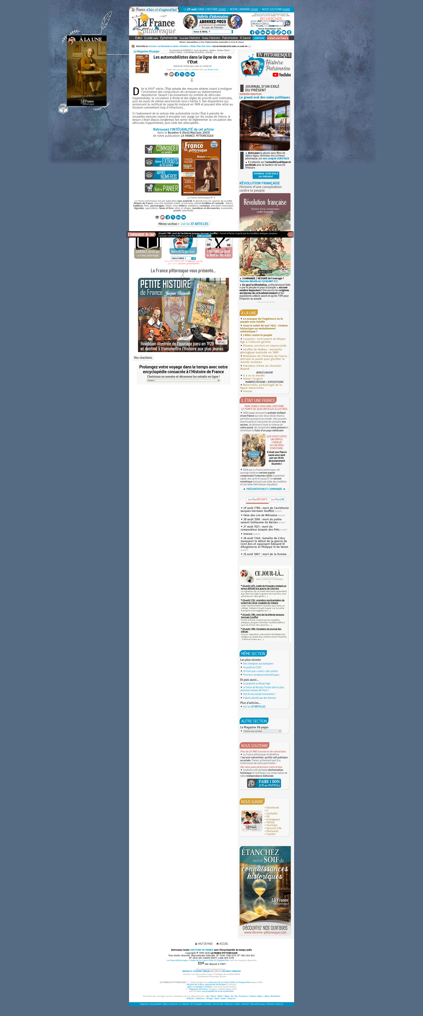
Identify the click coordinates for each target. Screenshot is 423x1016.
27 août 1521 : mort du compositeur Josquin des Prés (260, 528)
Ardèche (190, 998)
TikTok (270, 822)
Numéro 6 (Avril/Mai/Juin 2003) (195, 46)
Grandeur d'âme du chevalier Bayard (261, 367)
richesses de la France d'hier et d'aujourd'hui (229, 982)
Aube (217, 998)
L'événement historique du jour (211, 976)
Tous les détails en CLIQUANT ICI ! (258, 281)
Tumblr (271, 834)
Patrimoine (230, 38)
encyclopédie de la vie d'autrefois (218, 991)
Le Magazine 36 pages (168, 46)
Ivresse (247, 391)
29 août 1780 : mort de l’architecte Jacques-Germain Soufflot (265, 509)
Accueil (152, 46)
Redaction (213, 70)
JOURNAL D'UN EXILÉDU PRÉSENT (266, 175)
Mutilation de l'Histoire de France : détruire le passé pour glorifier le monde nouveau (264, 359)
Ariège (210, 998)
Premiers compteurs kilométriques (261, 675)
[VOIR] (222, 9)
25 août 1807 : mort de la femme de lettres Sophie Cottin (264, 555)
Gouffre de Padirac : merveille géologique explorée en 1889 (261, 351)
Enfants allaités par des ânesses (259, 698)
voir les (194, 224)
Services (279, 1004)
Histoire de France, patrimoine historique (206, 984)
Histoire (189, 38)
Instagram (273, 819)
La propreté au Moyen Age (256, 683)
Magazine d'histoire (198, 989)
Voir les (254, 706)
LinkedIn (272, 813)
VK (267, 816)
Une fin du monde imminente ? (259, 694)
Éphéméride (168, 38)
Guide (151, 38)
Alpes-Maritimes (272, 996)
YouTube (272, 825)
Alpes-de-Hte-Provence (236, 996)
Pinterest (272, 831)
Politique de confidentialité (227, 974)
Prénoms (270, 1004)
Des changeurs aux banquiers (258, 663)
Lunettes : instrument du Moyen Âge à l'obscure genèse (263, 340)
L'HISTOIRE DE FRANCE (201, 950)
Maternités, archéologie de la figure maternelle (261, 386)
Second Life (274, 828)
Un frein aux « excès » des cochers (260, 671)
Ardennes (200, 998)
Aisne (213, 996)
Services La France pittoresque (197, 974)
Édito (138, 38)
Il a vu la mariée (254, 375)
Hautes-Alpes (256, 996)
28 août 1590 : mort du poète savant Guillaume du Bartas (261, 521)
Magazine (144, 1004)
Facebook (272, 807)
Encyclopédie (156, 1004)
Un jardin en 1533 (252, 667)
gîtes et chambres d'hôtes (199, 986)
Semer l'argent (253, 378)
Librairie (245, 1004)
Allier (220, 996)
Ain (207, 996)
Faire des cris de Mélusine (260, 515)
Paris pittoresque (258, 1004)
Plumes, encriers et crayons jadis (264, 345)
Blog (165, 1004)
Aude (223, 998)
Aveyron (231, 998)
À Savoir (245, 38)
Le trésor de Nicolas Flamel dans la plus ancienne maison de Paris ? (262, 688)
